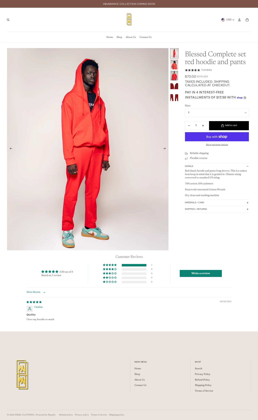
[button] (110, 265)
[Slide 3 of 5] (174, 75)
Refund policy (66, 415)
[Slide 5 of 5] (174, 97)
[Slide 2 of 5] (174, 64)
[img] (34, 302)
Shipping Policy (203, 385)
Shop (137, 374)
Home (137, 369)
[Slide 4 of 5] (174, 86)
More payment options (217, 145)
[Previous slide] (10, 149)
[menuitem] (109, 37)
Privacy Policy (202, 374)
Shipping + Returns (196, 209)
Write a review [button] (200, 273)
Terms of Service (204, 391)
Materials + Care (194, 202)
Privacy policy (82, 415)
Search (198, 369)
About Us (139, 380)
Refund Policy (202, 380)
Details (189, 166)
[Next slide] (165, 149)
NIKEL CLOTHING (25, 415)
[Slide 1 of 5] (174, 53)
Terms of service (99, 415)
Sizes (187, 106)
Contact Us (140, 385)
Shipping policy (116, 415)
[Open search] (8, 20)
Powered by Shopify (46, 415)
